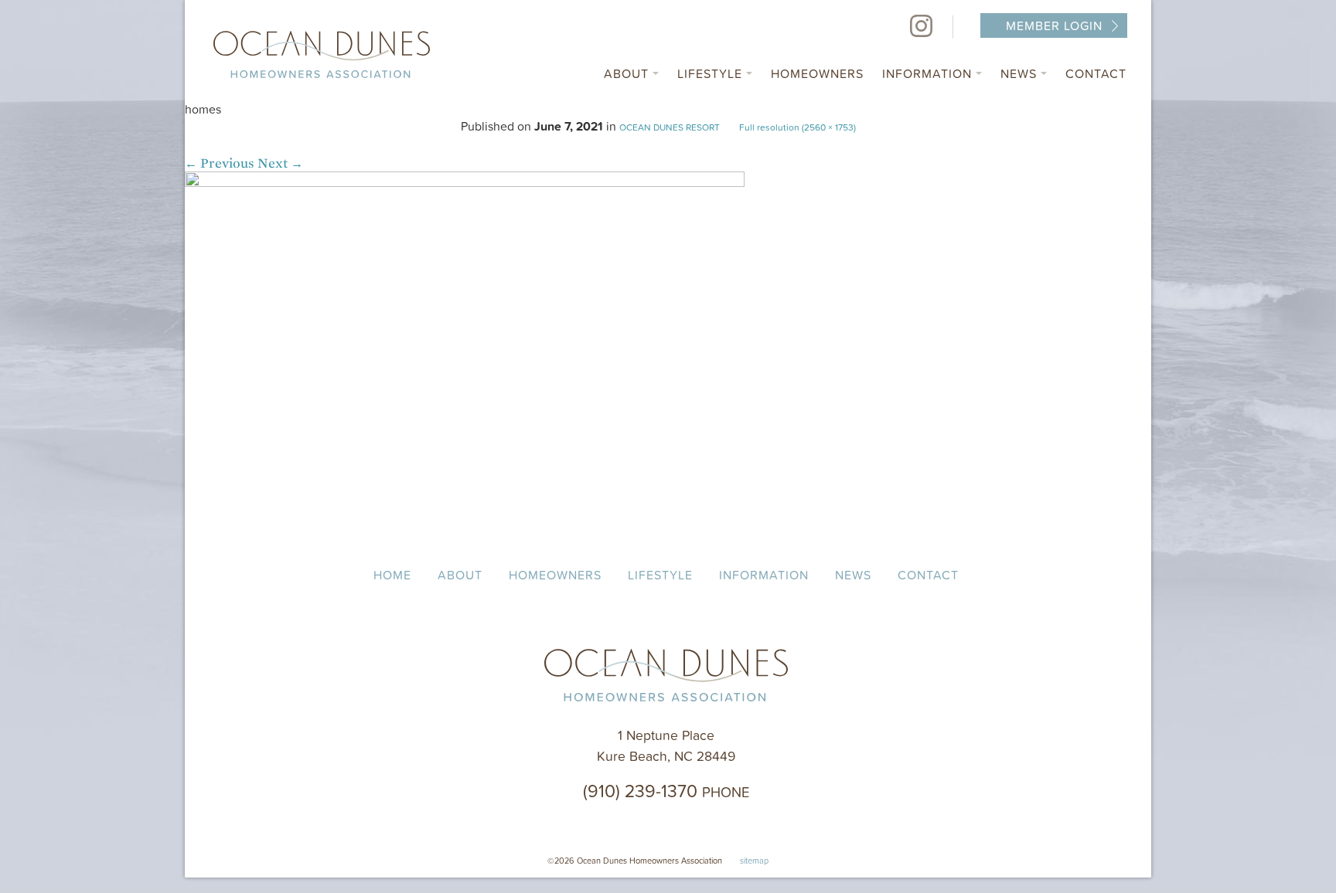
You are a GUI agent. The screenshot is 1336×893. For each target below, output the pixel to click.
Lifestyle (711, 73)
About (628, 73)
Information (929, 73)
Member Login (1054, 25)
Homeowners (817, 73)
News (1020, 73)
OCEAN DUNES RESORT (669, 127)
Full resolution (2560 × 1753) (797, 127)
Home (392, 574)
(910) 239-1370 (666, 790)
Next (280, 163)
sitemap (754, 860)
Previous (219, 163)
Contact (1095, 73)
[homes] (465, 182)
